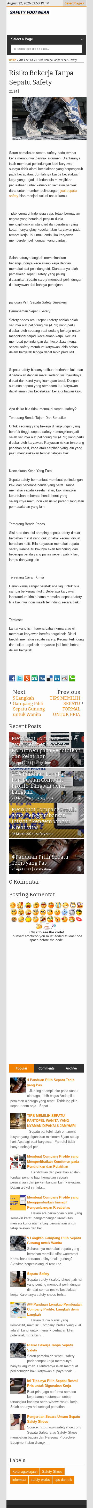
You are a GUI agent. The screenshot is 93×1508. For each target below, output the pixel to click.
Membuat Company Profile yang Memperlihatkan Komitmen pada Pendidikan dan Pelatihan (53, 1161)
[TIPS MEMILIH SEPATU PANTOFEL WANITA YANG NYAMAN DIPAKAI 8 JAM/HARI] (18, 1128)
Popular (21, 1068)
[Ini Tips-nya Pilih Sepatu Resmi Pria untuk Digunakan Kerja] (18, 1393)
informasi (19, 1480)
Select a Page (22, 39)
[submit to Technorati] (72, 678)
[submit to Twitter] (20, 678)
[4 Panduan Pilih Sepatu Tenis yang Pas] (18, 1092)
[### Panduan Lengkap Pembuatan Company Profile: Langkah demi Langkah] (18, 1316)
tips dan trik (63, 1480)
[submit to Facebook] (12, 678)
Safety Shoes (52, 1472)
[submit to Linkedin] (57, 678)
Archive (71, 1068)
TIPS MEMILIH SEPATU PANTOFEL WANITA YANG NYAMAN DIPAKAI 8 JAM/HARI (51, 1121)
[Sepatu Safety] (18, 1286)
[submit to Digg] (42, 678)
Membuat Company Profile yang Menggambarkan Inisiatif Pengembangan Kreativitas (53, 1202)
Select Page (73, 3)
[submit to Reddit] (64, 678)
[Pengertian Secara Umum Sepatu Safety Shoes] (18, 1429)
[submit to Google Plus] (27, 678)
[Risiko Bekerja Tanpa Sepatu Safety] (18, 1357)
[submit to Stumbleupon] (35, 678)
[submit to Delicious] (50, 678)
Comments (46, 1068)
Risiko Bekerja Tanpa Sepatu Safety (41, 77)
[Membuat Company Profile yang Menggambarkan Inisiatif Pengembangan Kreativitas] (18, 1209)
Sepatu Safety (38, 1274)
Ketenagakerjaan (24, 1472)
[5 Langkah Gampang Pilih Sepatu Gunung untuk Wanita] (18, 1250)
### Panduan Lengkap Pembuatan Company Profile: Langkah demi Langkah (54, 1309)
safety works (40, 1480)
